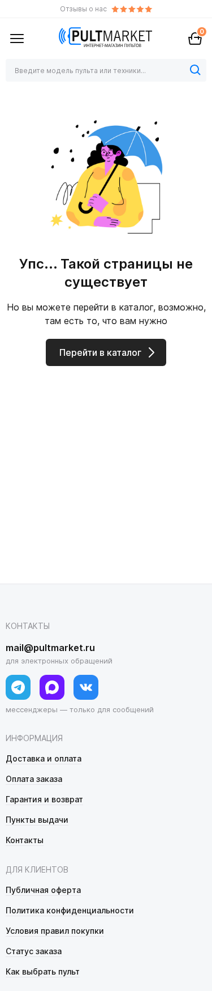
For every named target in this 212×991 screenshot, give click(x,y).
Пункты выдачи (37, 819)
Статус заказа (34, 951)
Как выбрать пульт (43, 971)
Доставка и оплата (43, 758)
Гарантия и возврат (44, 799)
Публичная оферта (43, 890)
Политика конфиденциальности (70, 910)
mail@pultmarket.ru (50, 647)
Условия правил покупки (55, 930)
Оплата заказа (34, 779)
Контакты (25, 840)
